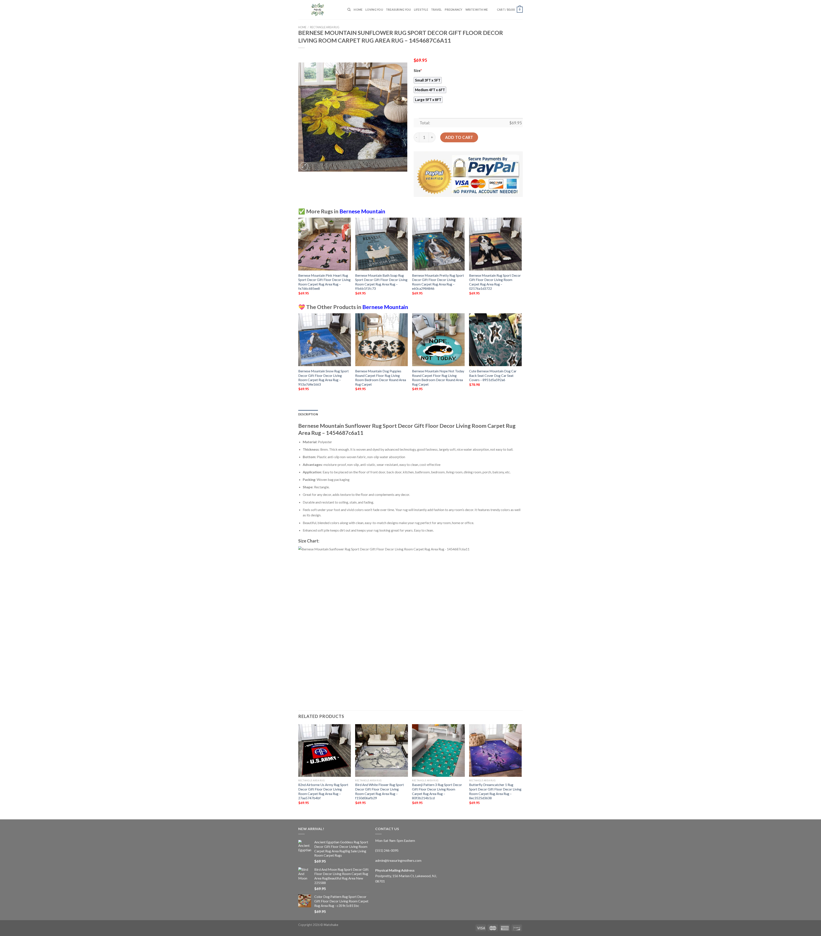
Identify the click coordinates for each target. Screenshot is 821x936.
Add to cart (459, 137)
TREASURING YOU (398, 9)
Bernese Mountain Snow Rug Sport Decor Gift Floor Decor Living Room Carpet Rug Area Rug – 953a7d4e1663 (323, 377)
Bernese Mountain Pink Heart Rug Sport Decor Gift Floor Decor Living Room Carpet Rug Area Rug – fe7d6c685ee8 (324, 282)
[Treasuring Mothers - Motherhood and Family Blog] (319, 9)
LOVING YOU (374, 9)
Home (358, 9)
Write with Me (476, 9)
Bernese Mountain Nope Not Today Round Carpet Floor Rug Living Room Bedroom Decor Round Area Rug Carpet (438, 377)
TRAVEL (436, 9)
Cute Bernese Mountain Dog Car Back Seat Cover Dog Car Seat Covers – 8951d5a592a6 (493, 375)
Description (308, 414)
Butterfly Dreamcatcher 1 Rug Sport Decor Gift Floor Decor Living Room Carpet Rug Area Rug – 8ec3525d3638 (495, 791)
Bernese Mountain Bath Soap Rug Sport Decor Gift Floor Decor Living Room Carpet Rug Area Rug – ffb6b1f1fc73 (381, 282)
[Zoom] (304, 166)
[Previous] (298, 260)
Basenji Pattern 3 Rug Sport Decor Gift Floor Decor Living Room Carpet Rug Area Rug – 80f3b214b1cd (437, 791)
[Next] (521, 260)
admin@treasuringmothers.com (398, 860)
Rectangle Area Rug (324, 27)
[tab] (308, 414)
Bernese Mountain (362, 211)
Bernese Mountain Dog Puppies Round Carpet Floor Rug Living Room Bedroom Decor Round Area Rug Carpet (380, 377)
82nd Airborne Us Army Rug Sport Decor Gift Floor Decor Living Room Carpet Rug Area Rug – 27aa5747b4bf (323, 791)
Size (418, 70)
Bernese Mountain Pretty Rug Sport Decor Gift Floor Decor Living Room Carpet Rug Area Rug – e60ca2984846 (438, 282)
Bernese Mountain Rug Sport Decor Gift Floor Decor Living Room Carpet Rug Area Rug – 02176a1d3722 (495, 282)
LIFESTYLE (421, 9)
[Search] (349, 10)
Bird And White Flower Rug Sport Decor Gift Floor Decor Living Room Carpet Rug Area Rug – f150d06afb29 (379, 791)
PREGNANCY (453, 9)
